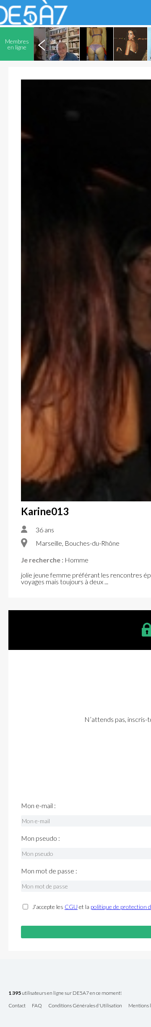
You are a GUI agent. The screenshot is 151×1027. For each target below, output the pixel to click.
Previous (41, 44)
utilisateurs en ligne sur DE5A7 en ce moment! (65, 993)
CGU (71, 906)
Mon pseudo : (40, 838)
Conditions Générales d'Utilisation (85, 1006)
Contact (17, 1006)
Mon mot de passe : (49, 871)
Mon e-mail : (38, 805)
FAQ (37, 1006)
